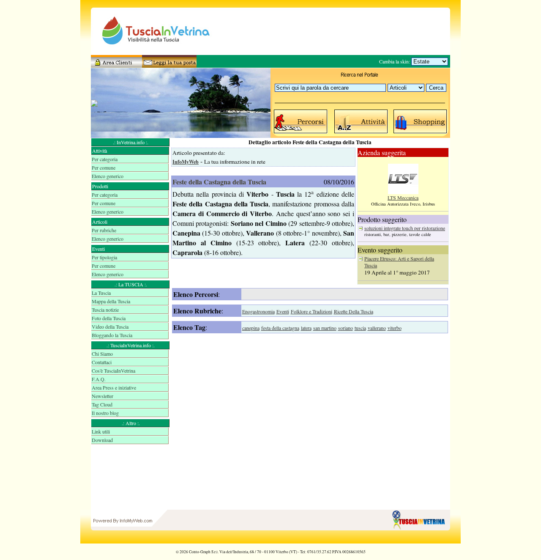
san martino (324, 327)
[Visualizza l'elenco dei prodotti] (420, 132)
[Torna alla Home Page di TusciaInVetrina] (420, 541)
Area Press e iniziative (114, 387)
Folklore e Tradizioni (311, 311)
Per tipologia (104, 257)
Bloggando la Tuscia (112, 335)
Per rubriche (104, 230)
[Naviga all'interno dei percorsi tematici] (301, 132)
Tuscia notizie (105, 309)
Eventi (282, 311)
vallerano (377, 327)
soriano (345, 327)
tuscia (360, 327)
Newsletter (102, 396)
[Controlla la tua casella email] (167, 64)
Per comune (103, 167)
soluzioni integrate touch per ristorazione (404, 228)
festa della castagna (280, 327)
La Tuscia (101, 292)
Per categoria (104, 159)
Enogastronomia (258, 311)
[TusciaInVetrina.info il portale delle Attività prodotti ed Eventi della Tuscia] (148, 52)
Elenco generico (107, 176)
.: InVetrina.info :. (130, 142)
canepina (251, 327)
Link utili (101, 431)
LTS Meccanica (403, 197)
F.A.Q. (99, 379)
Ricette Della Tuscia (353, 311)
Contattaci (102, 362)
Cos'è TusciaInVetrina (113, 370)
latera (306, 327)
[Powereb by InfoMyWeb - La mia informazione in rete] (122, 541)
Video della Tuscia (110, 326)
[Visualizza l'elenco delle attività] (361, 132)
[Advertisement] (131, 478)
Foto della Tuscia (109, 318)
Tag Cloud (102, 404)
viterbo (395, 327)
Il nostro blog (105, 412)
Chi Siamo (102, 353)
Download (102, 439)
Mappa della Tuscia (111, 301)
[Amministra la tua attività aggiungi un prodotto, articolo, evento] (116, 64)
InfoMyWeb (185, 161)
